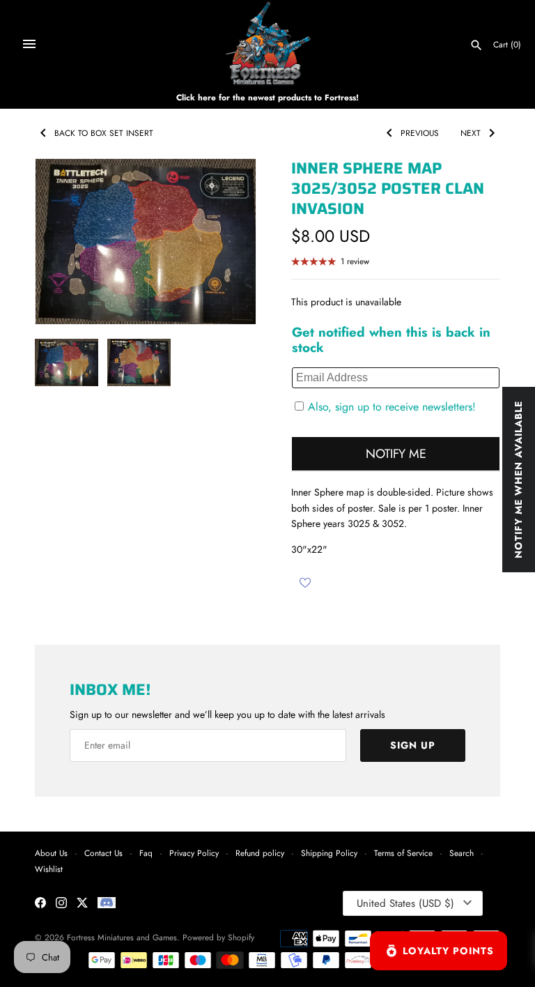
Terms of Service (403, 853)
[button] (226, 242)
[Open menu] (29, 44)
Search (461, 853)
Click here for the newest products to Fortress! (267, 97)
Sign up (412, 745)
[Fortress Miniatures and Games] (267, 43)
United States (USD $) (405, 903)
